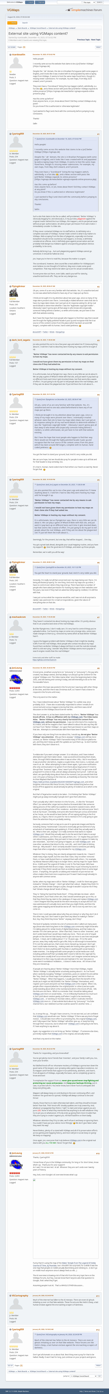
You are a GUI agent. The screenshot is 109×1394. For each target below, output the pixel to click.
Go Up (10, 1365)
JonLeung (17, 667)
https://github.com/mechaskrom (44, 660)
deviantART (37, 332)
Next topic (95, 39)
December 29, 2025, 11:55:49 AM (44, 617)
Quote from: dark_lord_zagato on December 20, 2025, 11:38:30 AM (61, 484)
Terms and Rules (90, 1391)
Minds (52, 332)
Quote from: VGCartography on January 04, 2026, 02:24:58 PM (59, 1334)
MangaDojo (60, 332)
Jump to (66, 1376)
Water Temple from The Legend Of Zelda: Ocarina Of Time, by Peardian (64, 1264)
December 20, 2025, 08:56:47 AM (44, 286)
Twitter (45, 332)
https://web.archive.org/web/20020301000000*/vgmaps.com (58, 782)
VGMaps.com (77, 717)
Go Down (11, 47)
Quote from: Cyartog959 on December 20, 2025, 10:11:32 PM (59, 567)
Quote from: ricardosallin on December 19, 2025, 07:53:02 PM (59, 139)
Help (81, 1391)
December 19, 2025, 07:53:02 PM (44, 54)
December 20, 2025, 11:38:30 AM (44, 340)
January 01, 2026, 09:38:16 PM (43, 1153)
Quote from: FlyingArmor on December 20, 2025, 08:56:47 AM (59, 399)
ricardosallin (18, 54)
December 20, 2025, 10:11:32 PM (44, 394)
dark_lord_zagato (21, 339)
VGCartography (20, 1295)
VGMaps (13, 10)
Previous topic (83, 39)
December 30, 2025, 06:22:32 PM (44, 1049)
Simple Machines (23, 1391)
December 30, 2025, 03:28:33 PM (44, 668)
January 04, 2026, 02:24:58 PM (43, 1295)
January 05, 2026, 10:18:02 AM (43, 1329)
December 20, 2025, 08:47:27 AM (44, 134)
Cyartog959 (18, 133)
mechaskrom (19, 616)
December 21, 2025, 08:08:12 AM (44, 562)
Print (98, 47)
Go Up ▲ (100, 1391)
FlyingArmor (18, 286)
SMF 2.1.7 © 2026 (11, 1391)
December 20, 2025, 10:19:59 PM (44, 479)
